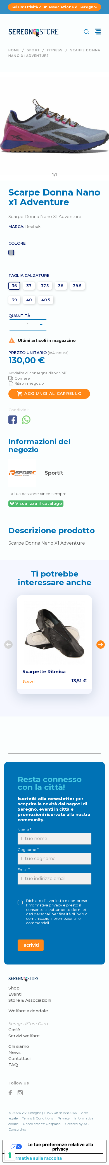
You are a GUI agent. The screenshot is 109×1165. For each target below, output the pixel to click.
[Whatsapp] (26, 419)
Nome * (24, 829)
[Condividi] (12, 419)
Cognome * (28, 849)
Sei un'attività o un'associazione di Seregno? (54, 7)
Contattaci (19, 1058)
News (14, 1052)
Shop (14, 988)
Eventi (15, 994)
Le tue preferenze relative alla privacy (60, 1147)
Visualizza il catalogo (38, 503)
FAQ (13, 1064)
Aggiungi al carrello (49, 394)
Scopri (28, 681)
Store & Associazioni (29, 1000)
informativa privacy (45, 905)
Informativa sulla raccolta (34, 1158)
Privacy (64, 1118)
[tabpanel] (54, 126)
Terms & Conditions (37, 1118)
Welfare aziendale (28, 1010)
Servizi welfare (24, 1035)
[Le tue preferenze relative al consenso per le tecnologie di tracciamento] (9, 1155)
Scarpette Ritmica (44, 671)
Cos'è (14, 1029)
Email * (24, 869)
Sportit (54, 473)
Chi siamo (18, 1046)
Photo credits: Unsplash (42, 1124)
